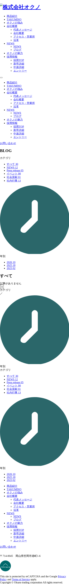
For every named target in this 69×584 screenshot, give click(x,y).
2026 (11, 262)
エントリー (20, 70)
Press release (15, 170)
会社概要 (18, 33)
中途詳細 (18, 67)
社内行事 (14, 180)
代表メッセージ (22, 29)
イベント (14, 173)
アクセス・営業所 (24, 36)
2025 (11, 265)
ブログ (17, 49)
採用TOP (18, 60)
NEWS (17, 46)
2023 (11, 268)
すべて (12, 164)
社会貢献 (14, 177)
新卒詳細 (18, 63)
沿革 (16, 40)
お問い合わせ (8, 143)
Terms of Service (21, 579)
